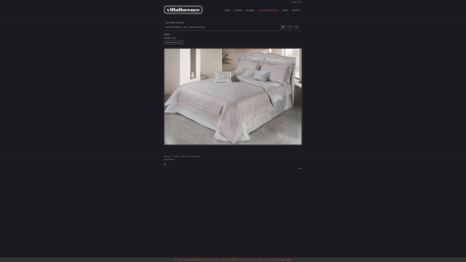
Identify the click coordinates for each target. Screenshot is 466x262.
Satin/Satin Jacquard (197, 27)
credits (300, 168)
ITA (291, 2)
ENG (295, 2)
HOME (227, 10)
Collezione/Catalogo (173, 27)
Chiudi (288, 260)
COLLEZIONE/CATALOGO (268, 10)
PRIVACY (176, 156)
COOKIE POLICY (195, 156)
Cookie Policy (280, 260)
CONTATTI (296, 10)
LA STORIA (237, 10)
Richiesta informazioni (173, 42)
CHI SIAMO (250, 10)
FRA (299, 2)
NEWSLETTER (185, 156)
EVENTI (285, 10)
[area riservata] (165, 164)
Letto (185, 27)
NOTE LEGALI (168, 156)
